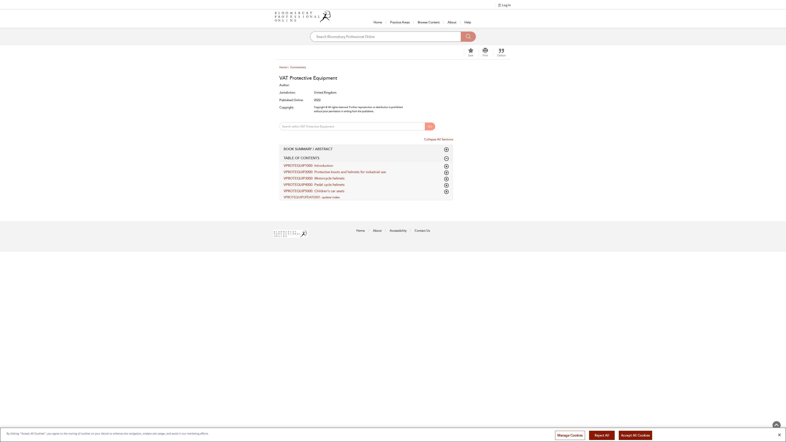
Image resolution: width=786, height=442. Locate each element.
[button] (485, 52)
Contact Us (422, 230)
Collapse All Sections (438, 139)
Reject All (602, 435)
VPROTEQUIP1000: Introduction (308, 165)
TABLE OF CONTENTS (301, 158)
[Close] (779, 434)
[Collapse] (446, 149)
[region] (393, 434)
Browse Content (428, 22)
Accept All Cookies (635, 435)
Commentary (298, 67)
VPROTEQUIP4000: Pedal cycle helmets (314, 185)
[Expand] (446, 158)
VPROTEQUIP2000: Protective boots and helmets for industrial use (335, 172)
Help (467, 22)
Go (430, 126)
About (452, 22)
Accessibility (398, 230)
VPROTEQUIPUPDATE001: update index (312, 197)
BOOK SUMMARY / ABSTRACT (308, 149)
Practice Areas (400, 22)
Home (378, 22)
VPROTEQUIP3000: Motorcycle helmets (314, 178)
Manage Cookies (570, 435)
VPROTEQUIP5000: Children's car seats (314, 191)
